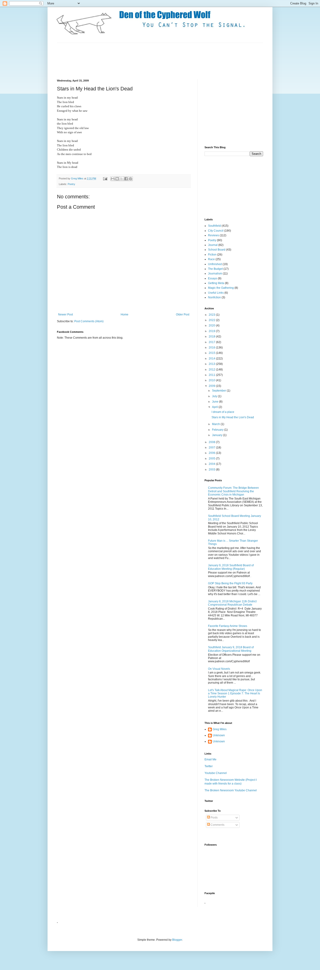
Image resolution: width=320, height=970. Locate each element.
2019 (212, 331)
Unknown (219, 735)
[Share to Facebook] (126, 178)
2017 (212, 342)
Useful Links (216, 292)
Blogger (177, 939)
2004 (212, 464)
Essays (212, 278)
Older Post (182, 314)
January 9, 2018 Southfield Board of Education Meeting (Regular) (231, 567)
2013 (212, 364)
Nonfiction (214, 297)
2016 (212, 347)
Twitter (209, 766)
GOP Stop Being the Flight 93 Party (230, 583)
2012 (212, 369)
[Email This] (112, 178)
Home (124, 314)
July (215, 396)
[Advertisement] (142, 60)
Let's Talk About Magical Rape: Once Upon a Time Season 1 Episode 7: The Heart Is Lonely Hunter (235, 694)
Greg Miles (77, 178)
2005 (212, 458)
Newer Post (65, 314)
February (218, 429)
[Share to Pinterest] (130, 178)
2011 (212, 375)
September (219, 390)
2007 (212, 447)
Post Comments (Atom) (89, 321)
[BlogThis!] (117, 178)
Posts (214, 817)
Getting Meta (216, 283)
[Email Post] (105, 178)
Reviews (213, 235)
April (215, 407)
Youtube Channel (216, 773)
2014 (212, 358)
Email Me (210, 759)
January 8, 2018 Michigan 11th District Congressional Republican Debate (232, 603)
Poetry (71, 184)
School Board (216, 249)
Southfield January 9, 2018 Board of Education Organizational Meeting (231, 649)
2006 (212, 453)
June (215, 401)
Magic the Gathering (221, 287)
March (216, 424)
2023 (212, 314)
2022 (212, 320)
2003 (212, 469)
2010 (212, 380)
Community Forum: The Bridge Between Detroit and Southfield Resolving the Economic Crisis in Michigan (233, 491)
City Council (215, 230)
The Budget (215, 268)
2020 (212, 325)
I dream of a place (223, 412)
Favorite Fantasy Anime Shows (227, 626)
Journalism (215, 273)
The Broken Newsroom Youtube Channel (231, 790)
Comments (217, 824)
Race (211, 259)
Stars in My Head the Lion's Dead (233, 417)
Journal (213, 245)
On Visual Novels (219, 668)
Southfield (214, 225)
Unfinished (215, 264)
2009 (212, 386)
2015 (212, 353)
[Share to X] (121, 178)
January (217, 435)
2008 (212, 442)
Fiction (212, 254)
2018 (212, 336)
